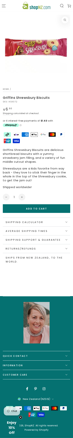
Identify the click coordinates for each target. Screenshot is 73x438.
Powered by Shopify (37, 429)
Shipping (8, 113)
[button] (62, 6)
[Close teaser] (20, 417)
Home (6, 89)
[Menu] (3, 6)
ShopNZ (29, 425)
